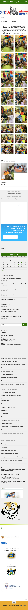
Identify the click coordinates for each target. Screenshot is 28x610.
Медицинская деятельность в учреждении (10, 399)
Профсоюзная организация (9, 389)
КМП (2, 17)
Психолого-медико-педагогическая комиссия (12, 434)
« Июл (3, 270)
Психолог (4, 447)
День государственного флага (11, 278)
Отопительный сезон (7, 430)
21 (18, 264)
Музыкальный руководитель (10, 453)
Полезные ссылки (6, 423)
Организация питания (8, 368)
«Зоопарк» (4, 182)
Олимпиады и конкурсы (8, 404)
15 (21, 262)
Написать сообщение (10, 237)
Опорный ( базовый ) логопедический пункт (12, 385)
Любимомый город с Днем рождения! (13, 294)
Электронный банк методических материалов (11, 461)
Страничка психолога (7, 374)
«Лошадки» (17, 174)
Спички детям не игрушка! (10, 289)
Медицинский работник (8, 450)
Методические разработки (9, 377)
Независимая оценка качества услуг (12, 426)
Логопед (3, 444)
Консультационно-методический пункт (13, 364)
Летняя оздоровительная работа (11, 395)
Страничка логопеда (7, 371)
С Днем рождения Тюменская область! (14, 283)
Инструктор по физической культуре (12, 457)
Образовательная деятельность (10, 361)
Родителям (4, 413)
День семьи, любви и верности (11, 316)
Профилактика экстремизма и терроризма (14, 417)
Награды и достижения (8, 407)
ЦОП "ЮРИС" (22, 605)
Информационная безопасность (10, 420)
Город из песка (6, 304)
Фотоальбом (4, 410)
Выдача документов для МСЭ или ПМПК (13, 358)
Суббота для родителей (8, 392)
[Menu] (26, 2)
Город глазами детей (8, 299)
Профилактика (5, 381)
